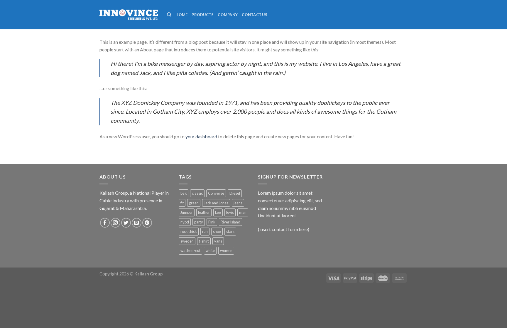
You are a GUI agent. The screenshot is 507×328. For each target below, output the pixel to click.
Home (181, 14)
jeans (238, 203)
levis (230, 212)
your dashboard (201, 136)
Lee (218, 212)
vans (218, 241)
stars (230, 231)
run (205, 231)
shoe (217, 231)
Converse (216, 193)
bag (183, 193)
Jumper (186, 212)
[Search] (169, 14)
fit (182, 203)
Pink (211, 222)
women (226, 250)
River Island (230, 222)
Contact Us (254, 14)
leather (204, 212)
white (210, 250)
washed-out (190, 250)
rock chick (188, 231)
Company (228, 14)
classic (197, 193)
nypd (184, 222)
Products (203, 14)
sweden (187, 241)
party (198, 222)
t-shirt (204, 241)
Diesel (234, 193)
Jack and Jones (216, 203)
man (242, 212)
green (194, 203)
